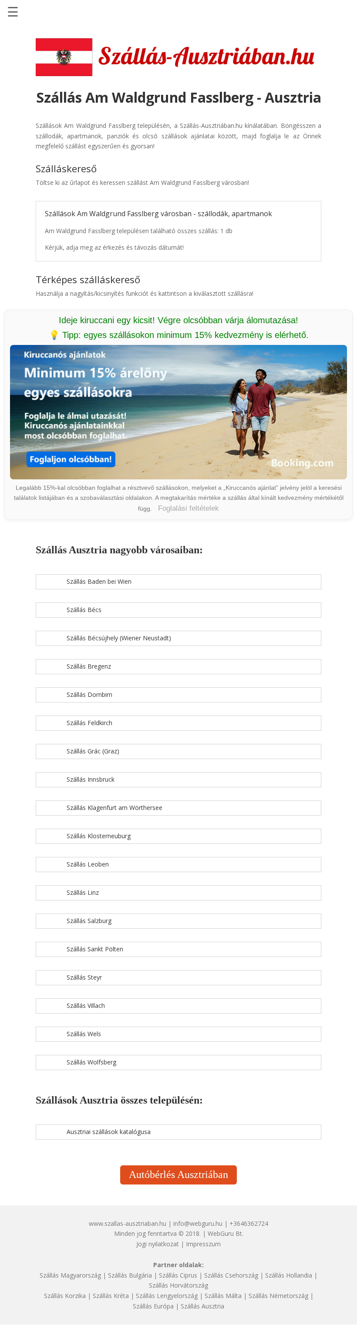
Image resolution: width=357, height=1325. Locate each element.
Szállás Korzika (65, 1296)
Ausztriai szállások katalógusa (109, 1132)
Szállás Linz (83, 892)
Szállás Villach (86, 1005)
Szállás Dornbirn (89, 694)
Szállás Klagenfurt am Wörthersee (114, 807)
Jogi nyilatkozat (157, 1244)
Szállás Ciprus (178, 1275)
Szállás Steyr (84, 977)
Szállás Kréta (111, 1296)
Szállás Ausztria (202, 1306)
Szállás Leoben (88, 864)
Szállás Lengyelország (167, 1296)
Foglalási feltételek (188, 508)
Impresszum (203, 1244)
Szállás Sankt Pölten (95, 949)
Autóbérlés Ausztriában (178, 1174)
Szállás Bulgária (130, 1275)
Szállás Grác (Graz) (93, 751)
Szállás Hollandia (288, 1275)
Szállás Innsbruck (91, 779)
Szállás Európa (153, 1306)
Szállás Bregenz (89, 666)
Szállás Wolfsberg (91, 1062)
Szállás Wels (84, 1034)
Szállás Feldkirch (89, 723)
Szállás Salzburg (89, 921)
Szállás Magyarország (70, 1275)
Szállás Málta (223, 1296)
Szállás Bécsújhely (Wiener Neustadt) (119, 638)
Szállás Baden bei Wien (99, 581)
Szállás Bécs (84, 610)
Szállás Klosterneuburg (99, 836)
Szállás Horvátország (178, 1285)
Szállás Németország (278, 1296)
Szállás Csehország (231, 1275)
